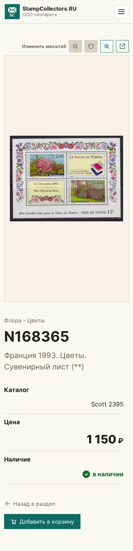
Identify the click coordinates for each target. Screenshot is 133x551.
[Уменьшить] (75, 46)
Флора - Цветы (24, 320)
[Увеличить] (106, 46)
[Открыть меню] (121, 12)
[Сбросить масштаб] (91, 46)
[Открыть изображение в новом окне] (122, 46)
